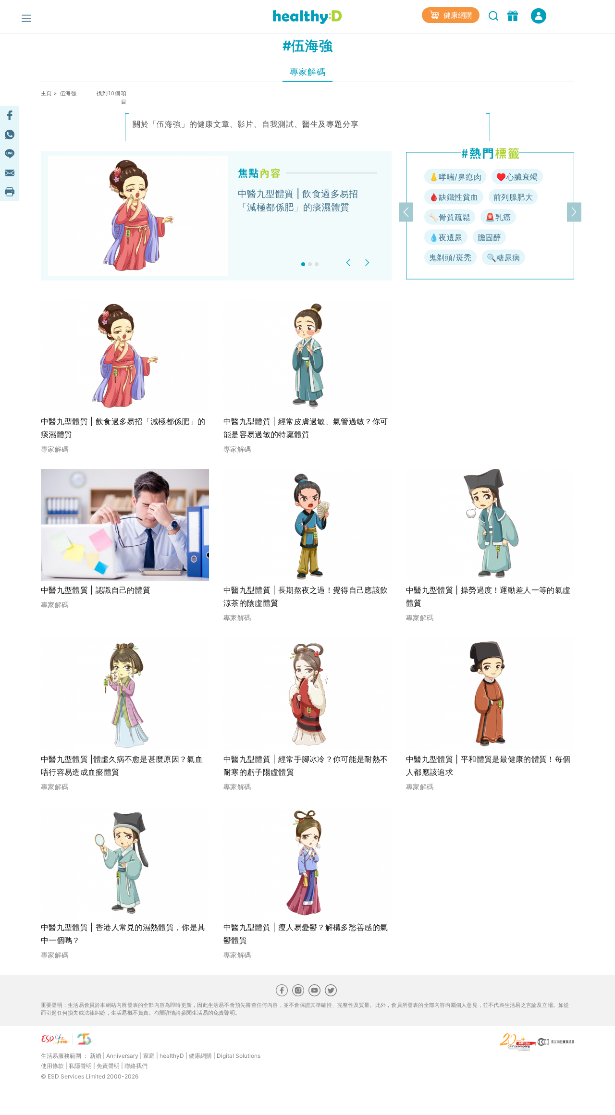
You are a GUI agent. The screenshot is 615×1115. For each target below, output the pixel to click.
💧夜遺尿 (446, 237)
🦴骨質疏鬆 (449, 217)
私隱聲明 (80, 1065)
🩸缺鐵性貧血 (454, 197)
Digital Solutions (238, 1055)
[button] (349, 262)
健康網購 (457, 15)
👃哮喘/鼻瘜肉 (455, 177)
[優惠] (513, 15)
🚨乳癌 (498, 217)
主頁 (46, 93)
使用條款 (52, 1065)
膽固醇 (489, 237)
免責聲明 (108, 1065)
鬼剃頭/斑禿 (450, 257)
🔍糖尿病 (503, 257)
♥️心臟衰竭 (517, 177)
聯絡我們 (136, 1065)
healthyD (172, 1055)
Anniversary (122, 1055)
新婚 (95, 1055)
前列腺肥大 (513, 197)
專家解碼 (307, 72)
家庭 (149, 1055)
